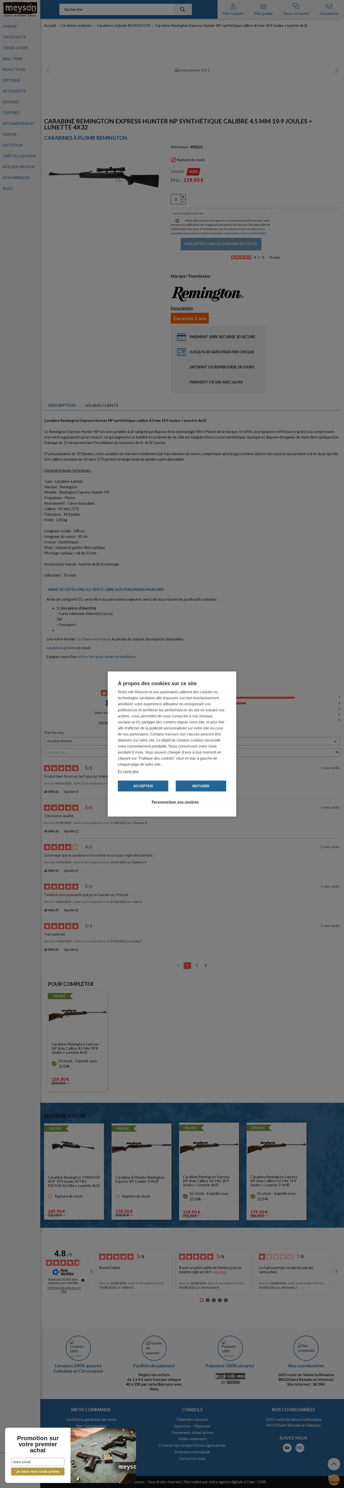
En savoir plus (128, 771)
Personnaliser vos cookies (174, 802)
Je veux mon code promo (38, 1471)
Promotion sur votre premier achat (38, 1444)
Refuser (200, 786)
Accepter (143, 786)
